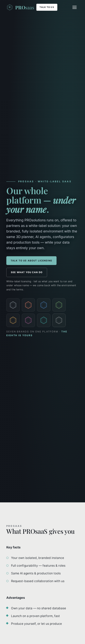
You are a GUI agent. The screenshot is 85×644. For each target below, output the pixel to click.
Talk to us (47, 7)
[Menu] (74, 7)
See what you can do (26, 272)
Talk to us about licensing (31, 260)
